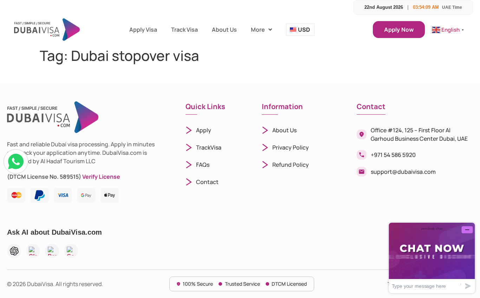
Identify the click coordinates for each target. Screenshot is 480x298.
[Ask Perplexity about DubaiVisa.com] (52, 251)
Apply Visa (143, 29)
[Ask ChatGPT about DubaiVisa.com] (14, 251)
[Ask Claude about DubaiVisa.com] (33, 251)
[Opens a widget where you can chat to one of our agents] (432, 258)
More (258, 29)
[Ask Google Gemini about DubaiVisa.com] (71, 251)
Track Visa (184, 29)
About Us (224, 29)
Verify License (101, 176)
